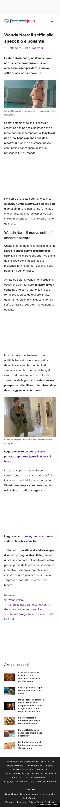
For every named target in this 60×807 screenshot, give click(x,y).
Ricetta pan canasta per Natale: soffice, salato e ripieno (30, 690)
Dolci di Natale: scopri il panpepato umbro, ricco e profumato (30, 733)
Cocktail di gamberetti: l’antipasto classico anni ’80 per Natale (30, 745)
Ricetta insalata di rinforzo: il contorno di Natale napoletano (29, 720)
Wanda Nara (16, 600)
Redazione (21, 802)
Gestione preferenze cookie (47, 804)
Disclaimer (50, 802)
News (11, 595)
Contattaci (51, 781)
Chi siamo (9, 802)
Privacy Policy (36, 802)
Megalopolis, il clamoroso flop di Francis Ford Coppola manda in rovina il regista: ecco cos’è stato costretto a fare (31, 705)
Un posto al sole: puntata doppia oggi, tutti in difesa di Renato (27, 456)
